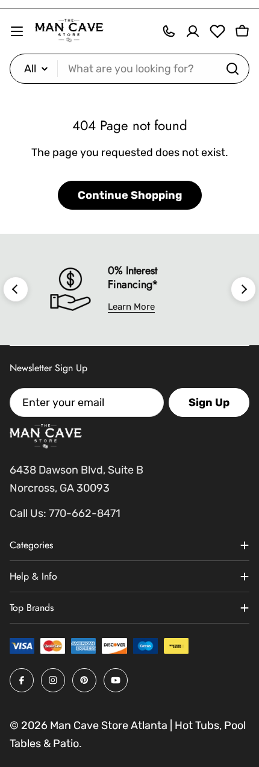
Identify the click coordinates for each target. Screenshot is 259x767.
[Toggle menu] (17, 31)
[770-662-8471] (168, 31)
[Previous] (15, 289)
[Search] (232, 68)
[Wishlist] (217, 31)
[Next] (243, 289)
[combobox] (129, 69)
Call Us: (28, 513)
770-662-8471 (84, 513)
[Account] (193, 31)
